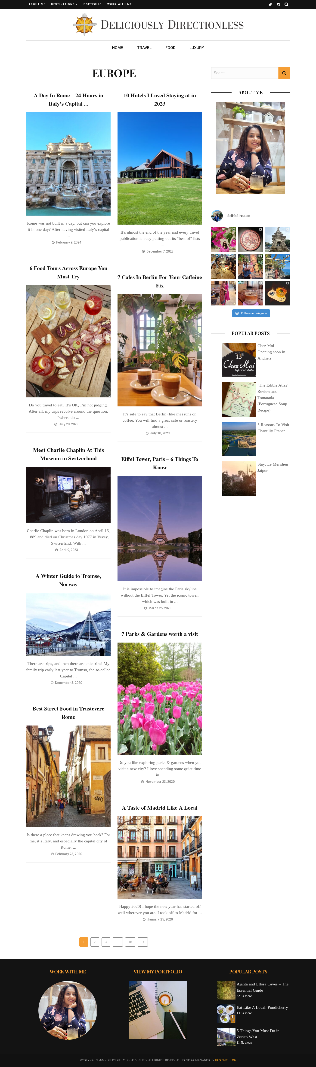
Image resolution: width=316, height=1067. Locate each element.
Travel (144, 47)
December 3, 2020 (69, 683)
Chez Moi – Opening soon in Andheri (271, 351)
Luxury (196, 47)
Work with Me (119, 4)
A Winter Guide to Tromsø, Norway (68, 580)
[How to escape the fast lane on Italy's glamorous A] (277, 266)
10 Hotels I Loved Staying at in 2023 (160, 99)
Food (170, 47)
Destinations (63, 4)
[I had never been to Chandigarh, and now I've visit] (223, 239)
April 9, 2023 (69, 550)
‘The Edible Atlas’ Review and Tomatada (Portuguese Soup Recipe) (272, 397)
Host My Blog (225, 1060)
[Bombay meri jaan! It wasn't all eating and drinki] (277, 239)
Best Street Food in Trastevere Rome (68, 712)
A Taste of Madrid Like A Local (160, 807)
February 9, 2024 (69, 242)
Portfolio (93, 4)
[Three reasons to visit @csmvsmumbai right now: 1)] (250, 239)
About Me (37, 4)
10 (130, 942)
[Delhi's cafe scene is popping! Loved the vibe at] (250, 293)
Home (117, 47)
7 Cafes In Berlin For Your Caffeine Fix (160, 281)
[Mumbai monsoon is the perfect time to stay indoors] (250, 266)
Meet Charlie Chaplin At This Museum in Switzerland (68, 454)
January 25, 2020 (160, 919)
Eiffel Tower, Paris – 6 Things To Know (159, 463)
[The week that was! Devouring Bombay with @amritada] (223, 266)
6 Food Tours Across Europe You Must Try (68, 272)
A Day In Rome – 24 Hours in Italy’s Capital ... (68, 99)
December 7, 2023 (160, 251)
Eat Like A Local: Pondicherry (262, 1007)
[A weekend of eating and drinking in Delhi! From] (277, 293)
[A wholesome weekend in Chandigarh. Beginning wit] (223, 293)
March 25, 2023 (160, 608)
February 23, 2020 (69, 854)
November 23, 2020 (160, 781)
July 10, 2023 (160, 433)
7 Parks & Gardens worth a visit (159, 634)
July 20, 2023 (69, 424)
